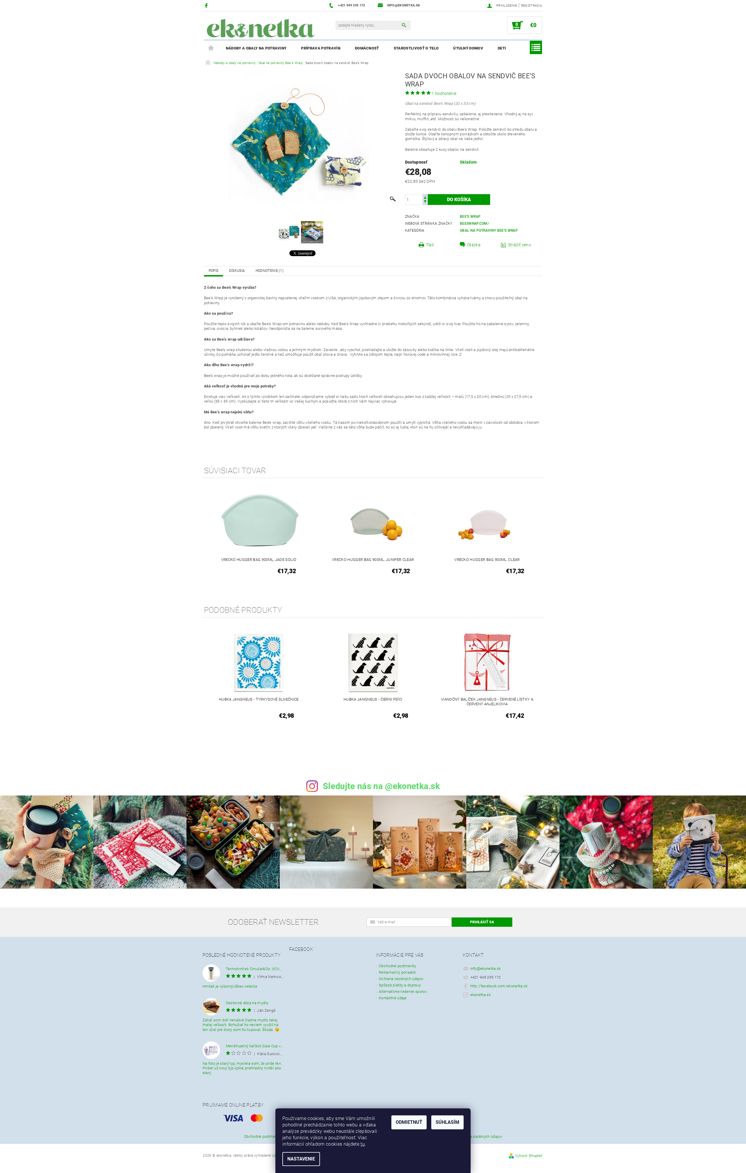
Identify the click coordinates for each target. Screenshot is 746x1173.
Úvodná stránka (211, 48)
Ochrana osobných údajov (401, 979)
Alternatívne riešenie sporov (403, 991)
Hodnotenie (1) (270, 271)
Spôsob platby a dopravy (400, 985)
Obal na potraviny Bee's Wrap (489, 230)
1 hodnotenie (444, 93)
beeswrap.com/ (474, 224)
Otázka (474, 244)
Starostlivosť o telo (416, 48)
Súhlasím (447, 1122)
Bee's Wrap (470, 217)
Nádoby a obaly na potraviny (256, 48)
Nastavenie (301, 1159)
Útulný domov (468, 48)
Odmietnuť (409, 1122)
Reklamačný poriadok (397, 972)
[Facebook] (207, 5)
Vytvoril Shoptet (528, 1155)
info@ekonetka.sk (485, 968)
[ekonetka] (261, 28)
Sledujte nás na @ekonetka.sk (381, 786)
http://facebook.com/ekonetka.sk (499, 986)
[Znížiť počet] (425, 202)
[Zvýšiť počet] (425, 197)
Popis (214, 271)
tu (362, 1144)
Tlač (430, 244)
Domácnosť (367, 48)
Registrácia (531, 6)
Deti (502, 48)
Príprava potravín (320, 48)
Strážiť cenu (519, 244)
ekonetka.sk (480, 995)
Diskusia (237, 271)
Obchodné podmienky (397, 966)
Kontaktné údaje (393, 998)
